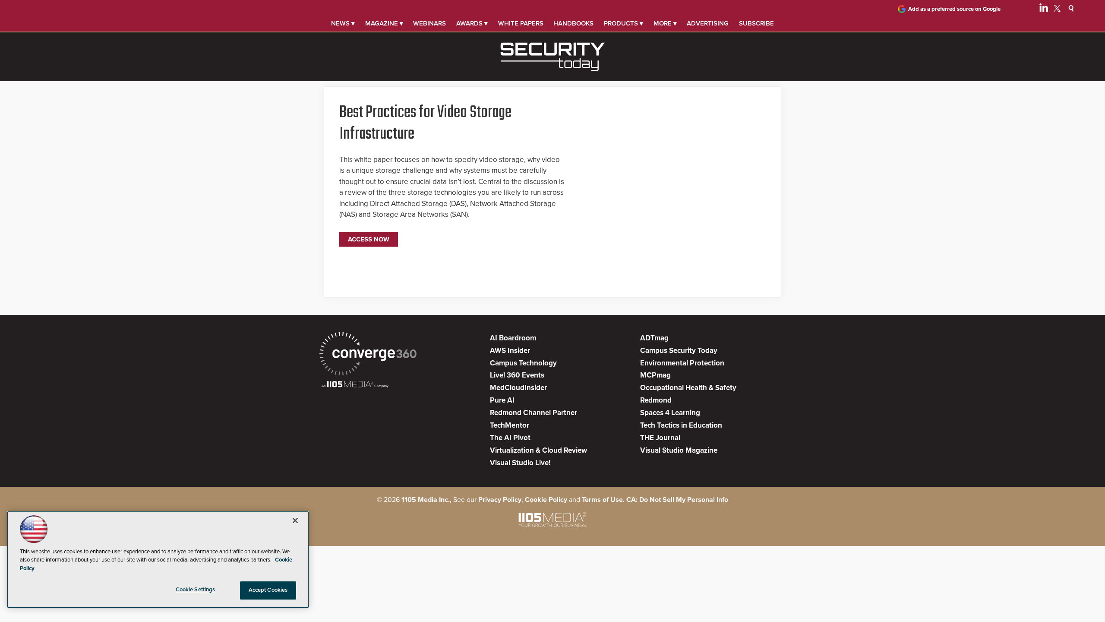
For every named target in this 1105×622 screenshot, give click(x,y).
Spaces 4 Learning (670, 412)
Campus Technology (523, 363)
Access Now (368, 239)
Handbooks (573, 23)
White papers (520, 23)
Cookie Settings (195, 589)
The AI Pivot (510, 437)
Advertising (708, 23)
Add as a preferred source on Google (954, 9)
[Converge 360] (368, 355)
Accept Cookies (268, 590)
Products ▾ (623, 23)
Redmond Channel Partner (533, 412)
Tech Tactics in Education (681, 425)
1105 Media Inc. (425, 499)
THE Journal (660, 437)
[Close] (295, 520)
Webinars (429, 23)
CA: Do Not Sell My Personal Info (677, 499)
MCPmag (655, 375)
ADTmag (654, 338)
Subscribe (756, 23)
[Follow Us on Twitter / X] (1057, 9)
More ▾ (665, 23)
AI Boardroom (513, 338)
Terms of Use (602, 499)
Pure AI (502, 400)
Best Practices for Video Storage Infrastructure (425, 123)
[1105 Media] (355, 385)
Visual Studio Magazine (678, 450)
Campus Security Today (678, 350)
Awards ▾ (472, 23)
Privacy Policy (499, 499)
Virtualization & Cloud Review (538, 450)
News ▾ (343, 23)
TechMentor (509, 425)
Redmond (656, 400)
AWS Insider (510, 350)
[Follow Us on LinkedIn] (1043, 9)
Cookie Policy (546, 499)
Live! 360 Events (517, 375)
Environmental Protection (682, 363)
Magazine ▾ (384, 23)
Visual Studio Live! (520, 462)
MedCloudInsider (518, 387)
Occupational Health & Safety (688, 387)
